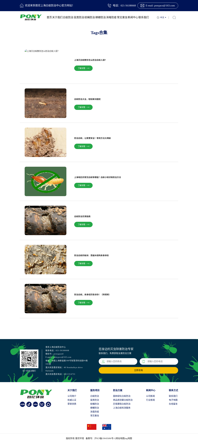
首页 (49, 17)
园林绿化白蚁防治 (121, 396)
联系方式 (173, 390)
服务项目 (95, 390)
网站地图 (120, 438)
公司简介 (72, 396)
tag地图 (128, 438)
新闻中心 (133, 17)
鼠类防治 (79, 17)
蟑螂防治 (100, 17)
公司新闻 (150, 396)
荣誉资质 (72, 404)
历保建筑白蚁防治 (121, 404)
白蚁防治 (68, 17)
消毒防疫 (111, 17)
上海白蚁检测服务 (121, 408)
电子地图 (173, 400)
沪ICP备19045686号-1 (104, 438)
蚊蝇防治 (90, 17)
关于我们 (57, 17)
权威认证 (72, 400)
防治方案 (117, 390)
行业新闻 (150, 400)
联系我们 (143, 17)
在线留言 (173, 404)
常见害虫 (122, 17)
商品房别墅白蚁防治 (123, 400)
